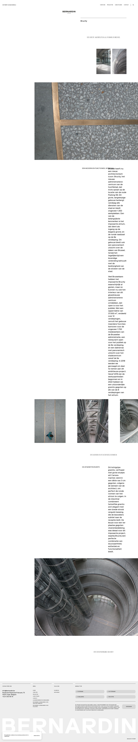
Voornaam (80, 691)
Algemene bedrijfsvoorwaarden (41, 700)
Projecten (110, 4)
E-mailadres (80, 696)
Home (34, 690)
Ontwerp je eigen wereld (9, 5)
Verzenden (129, 706)
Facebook (56, 690)
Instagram (56, 692)
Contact (126, 4)
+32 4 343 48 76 (7, 696)
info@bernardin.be (8, 691)
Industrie (111, 696)
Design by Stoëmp (131, 738)
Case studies (118, 4)
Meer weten (37, 735)
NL (133, 4)
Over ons (102, 4)
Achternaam (112, 691)
